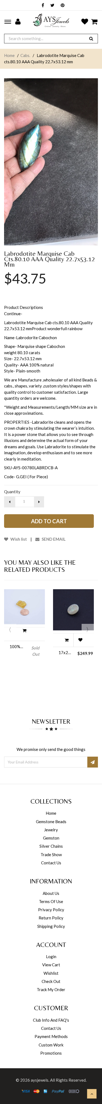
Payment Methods (51, 1036)
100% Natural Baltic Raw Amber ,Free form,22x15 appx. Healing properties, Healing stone (16, 646)
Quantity (12, 491)
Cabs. (25, 55)
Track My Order (51, 989)
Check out (51, 981)
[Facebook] (41, 5)
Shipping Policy (51, 926)
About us (51, 893)
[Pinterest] (61, 5)
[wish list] (80, 640)
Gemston (51, 837)
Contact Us (51, 862)
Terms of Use (51, 901)
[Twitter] (51, 5)
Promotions (51, 1053)
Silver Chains (51, 846)
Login (51, 956)
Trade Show (51, 854)
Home (9, 55)
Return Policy (51, 917)
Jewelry (51, 829)
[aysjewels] (51, 20)
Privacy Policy (51, 909)
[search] (91, 38)
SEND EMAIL (53, 539)
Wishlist (51, 973)
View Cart (51, 964)
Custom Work (51, 1044)
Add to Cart (49, 521)
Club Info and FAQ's (51, 1020)
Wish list (18, 539)
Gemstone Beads (51, 821)
